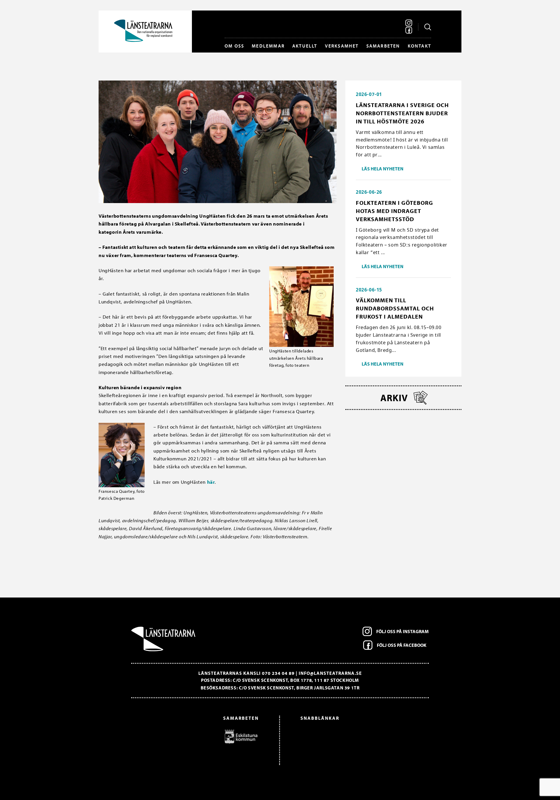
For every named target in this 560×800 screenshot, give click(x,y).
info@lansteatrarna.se (330, 673)
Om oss (234, 46)
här (211, 482)
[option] (198, 736)
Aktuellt (304, 46)
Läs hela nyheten (382, 169)
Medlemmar (268, 46)
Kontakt (419, 46)
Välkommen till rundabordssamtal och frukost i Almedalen (395, 308)
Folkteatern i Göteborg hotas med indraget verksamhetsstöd (394, 211)
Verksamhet (342, 46)
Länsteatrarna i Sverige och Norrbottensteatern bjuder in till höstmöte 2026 (402, 113)
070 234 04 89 (278, 673)
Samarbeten (383, 46)
